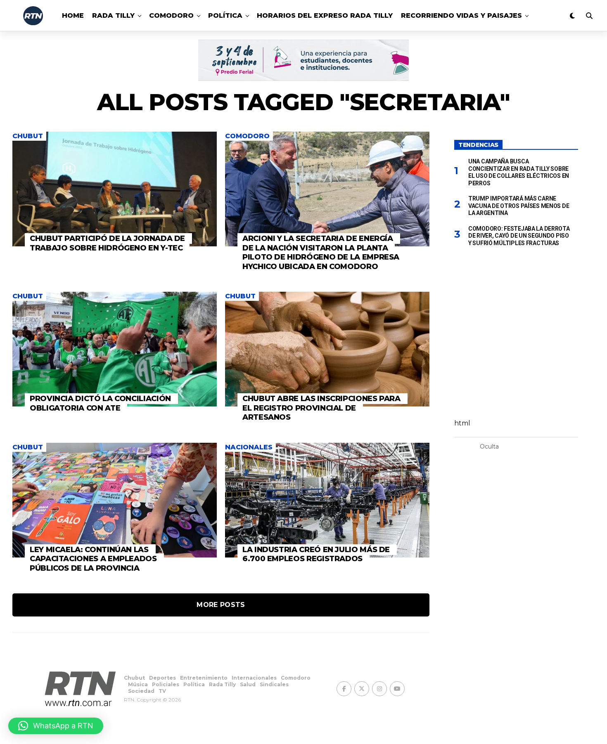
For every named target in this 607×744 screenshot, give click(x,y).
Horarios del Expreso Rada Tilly (325, 15)
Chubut (134, 678)
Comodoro (171, 15)
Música (138, 684)
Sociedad (141, 691)
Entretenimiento (204, 678)
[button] (55, 726)
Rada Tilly (113, 15)
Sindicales (274, 684)
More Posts (221, 605)
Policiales (165, 684)
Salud (248, 684)
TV (162, 691)
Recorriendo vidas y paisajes (461, 15)
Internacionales (254, 678)
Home (73, 15)
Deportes (162, 678)
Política (225, 15)
